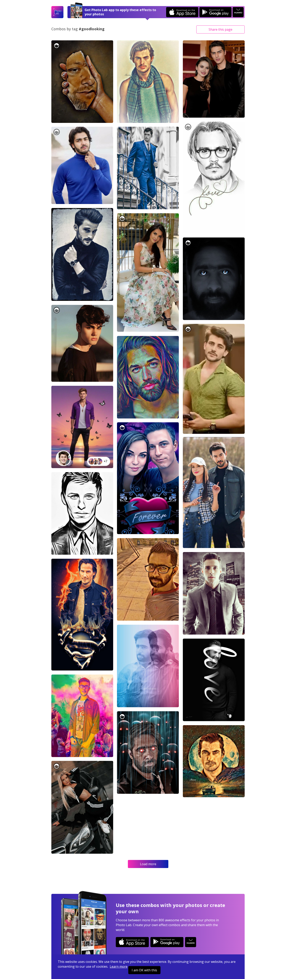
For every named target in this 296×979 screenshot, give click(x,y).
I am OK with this (144, 970)
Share (220, 29)
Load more (148, 864)
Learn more (118, 966)
